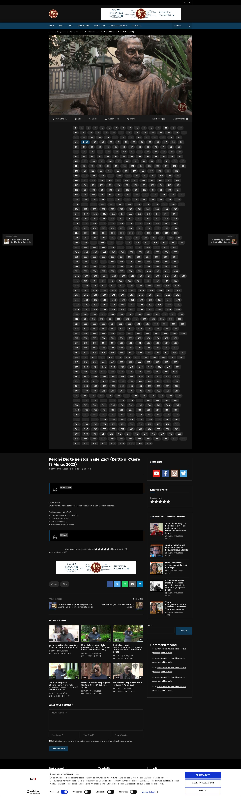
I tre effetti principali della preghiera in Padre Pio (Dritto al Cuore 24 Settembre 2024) (95, 647)
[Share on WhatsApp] (125, 584)
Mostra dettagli (148, 792)
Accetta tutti (203, 775)
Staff (53, 469)
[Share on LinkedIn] (140, 584)
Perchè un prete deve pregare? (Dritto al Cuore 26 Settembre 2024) (95, 685)
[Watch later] (184, 2)
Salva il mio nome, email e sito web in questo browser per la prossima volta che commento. (91, 741)
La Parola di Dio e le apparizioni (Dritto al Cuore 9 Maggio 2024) (63, 646)
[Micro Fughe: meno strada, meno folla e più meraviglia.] (156, 568)
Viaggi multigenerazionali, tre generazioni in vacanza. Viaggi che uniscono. (176, 606)
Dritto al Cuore (75, 32)
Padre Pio (65, 487)
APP (60, 25)
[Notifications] (189, 2)
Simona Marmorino (175, 536)
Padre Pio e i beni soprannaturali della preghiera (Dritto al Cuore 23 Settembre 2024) (127, 648)
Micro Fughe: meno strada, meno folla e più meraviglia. (176, 565)
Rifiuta (203, 790)
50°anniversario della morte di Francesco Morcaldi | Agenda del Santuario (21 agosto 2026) (175, 585)
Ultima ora (99, 25)
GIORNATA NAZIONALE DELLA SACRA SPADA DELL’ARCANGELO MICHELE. (176, 547)
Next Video (138, 599)
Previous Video (55, 599)
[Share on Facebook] (110, 584)
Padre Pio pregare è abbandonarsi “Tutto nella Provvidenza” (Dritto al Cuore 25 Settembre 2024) (63, 686)
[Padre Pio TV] (53, 13)
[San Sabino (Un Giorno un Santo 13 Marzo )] (139, 606)
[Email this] (132, 584)
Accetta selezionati (203, 783)
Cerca (149, 625)
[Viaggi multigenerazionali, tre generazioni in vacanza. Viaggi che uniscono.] (156, 608)
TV (70, 25)
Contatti (136, 25)
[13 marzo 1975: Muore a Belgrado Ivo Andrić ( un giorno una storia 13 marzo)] (52, 606)
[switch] (87, 792)
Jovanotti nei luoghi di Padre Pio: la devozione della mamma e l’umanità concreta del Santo (175, 528)
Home (51, 25)
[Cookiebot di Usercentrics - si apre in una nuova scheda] (33, 792)
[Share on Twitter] (117, 584)
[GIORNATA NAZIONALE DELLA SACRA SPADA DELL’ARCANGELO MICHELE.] (156, 551)
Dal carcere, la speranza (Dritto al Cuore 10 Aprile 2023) (127, 683)
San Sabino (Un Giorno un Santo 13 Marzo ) (118, 605)
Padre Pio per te (117, 25)
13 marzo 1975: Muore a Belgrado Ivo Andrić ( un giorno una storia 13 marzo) (76, 605)
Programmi (83, 25)
